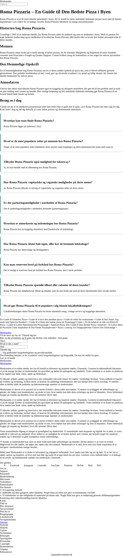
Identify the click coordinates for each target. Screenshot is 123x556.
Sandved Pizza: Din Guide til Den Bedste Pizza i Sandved (78, 325)
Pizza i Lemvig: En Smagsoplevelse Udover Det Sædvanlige (86, 327)
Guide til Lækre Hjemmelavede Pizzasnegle (28, 325)
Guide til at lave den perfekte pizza (45, 319)
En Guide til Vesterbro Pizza (13, 319)
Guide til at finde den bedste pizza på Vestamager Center (55, 322)
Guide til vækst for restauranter (78, 319)
